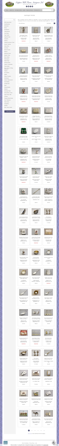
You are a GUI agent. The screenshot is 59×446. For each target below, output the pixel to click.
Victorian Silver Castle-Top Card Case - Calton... (48, 137)
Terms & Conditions (25, 443)
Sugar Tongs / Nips (7, 94)
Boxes (5, 27)
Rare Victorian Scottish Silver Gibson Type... (36, 278)
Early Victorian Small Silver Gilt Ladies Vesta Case (48, 419)
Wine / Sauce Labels (8, 107)
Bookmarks (6, 25)
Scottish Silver (7, 83)
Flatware (6, 40)
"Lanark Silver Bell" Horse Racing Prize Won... (23, 258)
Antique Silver (18, 10)
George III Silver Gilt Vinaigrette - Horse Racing (36, 116)
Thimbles (6, 96)
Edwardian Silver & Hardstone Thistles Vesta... (23, 197)
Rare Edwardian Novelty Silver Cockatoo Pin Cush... (23, 217)
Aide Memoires (7, 24)
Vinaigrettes (6, 103)
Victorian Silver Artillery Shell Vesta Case (48, 177)
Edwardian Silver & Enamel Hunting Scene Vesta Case (36, 399)
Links (24, 10)
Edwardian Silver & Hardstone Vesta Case (23, 96)
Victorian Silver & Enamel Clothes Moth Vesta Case (36, 96)
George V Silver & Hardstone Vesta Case (48, 56)
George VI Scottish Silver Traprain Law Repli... (23, 318)
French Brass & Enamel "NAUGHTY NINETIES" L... (48, 379)
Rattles (5, 74)
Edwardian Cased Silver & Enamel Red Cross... (23, 338)
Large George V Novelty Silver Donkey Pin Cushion (36, 419)
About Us (12, 10)
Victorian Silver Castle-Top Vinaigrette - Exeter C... (23, 157)
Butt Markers (6, 29)
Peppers (5, 70)
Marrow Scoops (7, 49)
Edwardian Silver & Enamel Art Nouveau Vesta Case (23, 238)
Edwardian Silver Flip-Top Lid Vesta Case (48, 76)
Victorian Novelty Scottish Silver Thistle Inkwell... (23, 177)
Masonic (5, 51)
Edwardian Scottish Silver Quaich (48, 258)
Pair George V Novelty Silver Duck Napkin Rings (36, 318)
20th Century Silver (7, 22)
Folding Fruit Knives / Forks (9, 42)
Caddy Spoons (7, 31)
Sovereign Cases (7, 90)
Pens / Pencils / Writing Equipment (8, 68)
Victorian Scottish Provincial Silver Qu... (36, 258)
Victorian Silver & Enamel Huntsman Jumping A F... (23, 399)
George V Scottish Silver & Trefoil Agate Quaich (23, 278)
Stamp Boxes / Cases (8, 92)
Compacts (6, 38)
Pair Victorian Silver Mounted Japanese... (48, 338)
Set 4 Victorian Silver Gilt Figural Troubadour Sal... (48, 318)
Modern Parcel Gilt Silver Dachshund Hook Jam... (48, 359)
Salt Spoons (6, 78)
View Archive (9, 111)
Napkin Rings (6, 60)
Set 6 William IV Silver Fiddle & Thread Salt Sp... (36, 338)
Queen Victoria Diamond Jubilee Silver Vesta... (36, 76)
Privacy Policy (32, 443)
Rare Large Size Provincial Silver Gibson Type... (23, 298)
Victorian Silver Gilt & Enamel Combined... (36, 177)
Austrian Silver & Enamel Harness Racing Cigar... (36, 379)
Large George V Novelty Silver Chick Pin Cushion (36, 217)
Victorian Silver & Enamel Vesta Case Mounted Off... (36, 238)
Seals (5, 85)
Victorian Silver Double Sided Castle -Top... (36, 36)
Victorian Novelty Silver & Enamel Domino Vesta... (23, 379)
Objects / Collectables (8, 64)
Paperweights (6, 66)
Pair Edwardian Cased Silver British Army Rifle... (23, 137)
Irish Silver (6, 47)
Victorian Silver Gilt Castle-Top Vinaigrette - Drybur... (23, 116)
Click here (30, 433)
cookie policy (45, 444)
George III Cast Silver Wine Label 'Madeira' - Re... (48, 197)
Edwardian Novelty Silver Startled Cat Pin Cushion (48, 36)
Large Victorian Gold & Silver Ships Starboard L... (23, 76)
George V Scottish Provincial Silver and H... (36, 298)
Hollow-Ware (6, 46)
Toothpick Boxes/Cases (8, 98)
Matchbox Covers (7, 53)
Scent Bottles (6, 81)
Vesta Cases (6, 101)
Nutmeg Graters (7, 62)
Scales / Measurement (8, 79)
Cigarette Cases (7, 36)
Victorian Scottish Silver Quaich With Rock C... (24, 359)
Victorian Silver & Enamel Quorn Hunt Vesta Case (23, 419)
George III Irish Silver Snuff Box (36, 137)
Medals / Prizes (7, 55)
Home (7, 10)
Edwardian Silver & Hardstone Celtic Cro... (36, 56)
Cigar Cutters (6, 35)
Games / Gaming (7, 44)
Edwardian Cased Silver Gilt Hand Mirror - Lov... (48, 238)
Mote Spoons (6, 58)
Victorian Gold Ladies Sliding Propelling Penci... (36, 197)
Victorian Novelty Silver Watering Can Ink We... (36, 157)
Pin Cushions (6, 72)
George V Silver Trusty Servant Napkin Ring (48, 278)
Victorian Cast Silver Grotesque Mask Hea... (48, 157)
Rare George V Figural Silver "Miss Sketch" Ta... (23, 36)
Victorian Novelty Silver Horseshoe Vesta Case (48, 96)
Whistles (5, 105)
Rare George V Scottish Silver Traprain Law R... (48, 298)
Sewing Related (7, 87)
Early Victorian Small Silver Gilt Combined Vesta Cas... (23, 56)
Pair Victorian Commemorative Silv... (48, 217)
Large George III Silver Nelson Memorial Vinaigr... (48, 116)
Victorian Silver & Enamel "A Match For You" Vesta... (48, 399)
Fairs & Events (29, 10)
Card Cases (6, 33)
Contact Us (37, 10)
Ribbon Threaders (7, 76)
